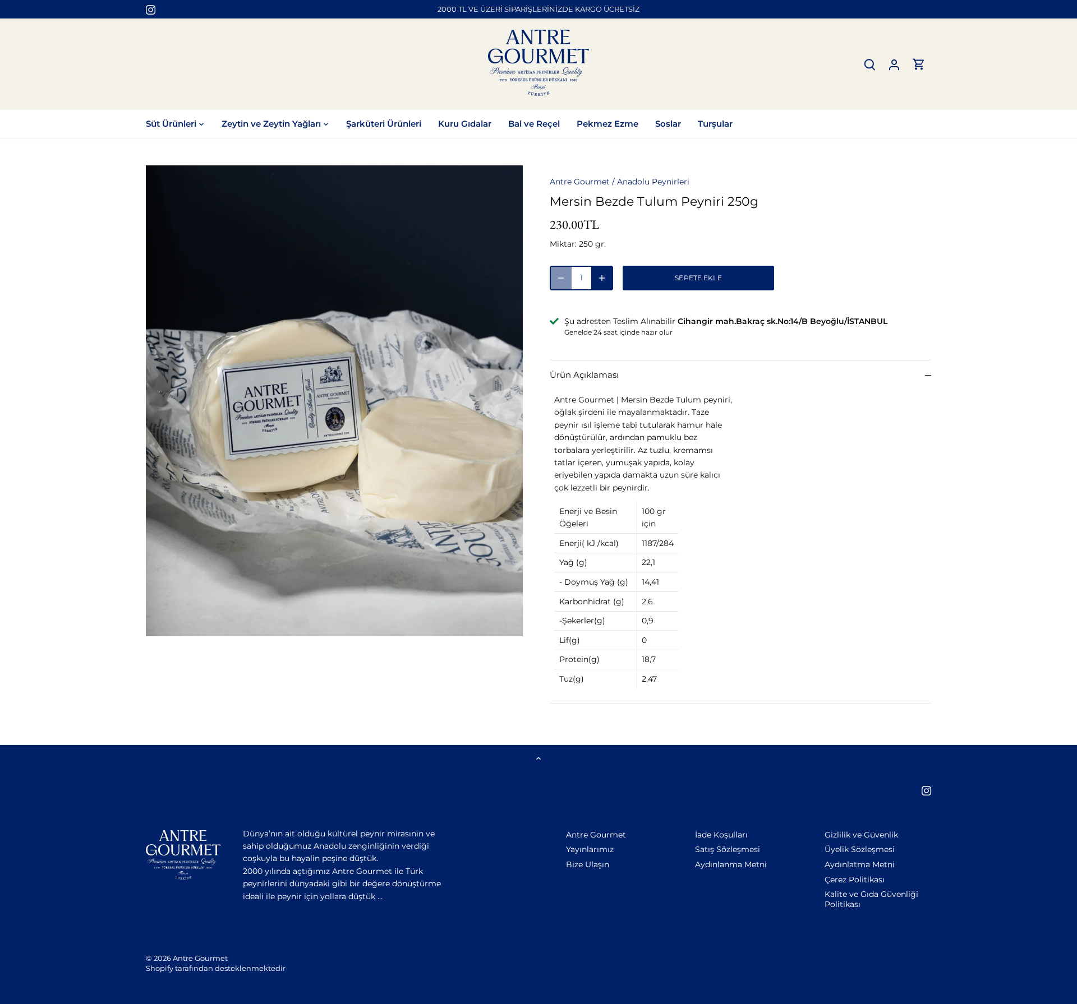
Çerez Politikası (855, 880)
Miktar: (563, 244)
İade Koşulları (721, 835)
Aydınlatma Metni (860, 864)
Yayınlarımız (590, 849)
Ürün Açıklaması (584, 375)
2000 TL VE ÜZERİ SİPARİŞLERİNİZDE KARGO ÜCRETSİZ (538, 8)
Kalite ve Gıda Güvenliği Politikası (871, 899)
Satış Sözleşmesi (727, 849)
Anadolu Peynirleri (653, 182)
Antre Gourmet (580, 182)
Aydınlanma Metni (731, 864)
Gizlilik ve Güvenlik (861, 835)
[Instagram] (150, 9)
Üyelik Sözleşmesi (860, 849)
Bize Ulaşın (587, 864)
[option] (334, 400)
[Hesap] (894, 64)
